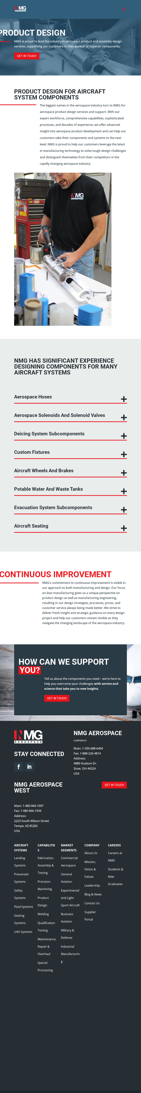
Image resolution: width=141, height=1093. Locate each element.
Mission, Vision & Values (90, 869)
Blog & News (93, 894)
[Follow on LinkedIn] (29, 766)
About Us (90, 853)
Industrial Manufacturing (70, 953)
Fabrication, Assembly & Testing (46, 865)
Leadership (92, 885)
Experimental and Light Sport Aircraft (70, 897)
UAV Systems (23, 932)
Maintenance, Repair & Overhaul (47, 946)
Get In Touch (26, 56)
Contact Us (92, 903)
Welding (43, 914)
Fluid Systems (23, 907)
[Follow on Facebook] (18, 766)
